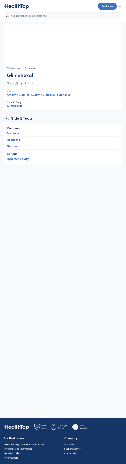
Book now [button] (107, 6)
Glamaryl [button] (49, 95)
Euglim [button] (35, 95)
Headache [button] (13, 140)
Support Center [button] (72, 448)
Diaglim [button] (24, 95)
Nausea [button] (12, 146)
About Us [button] (69, 444)
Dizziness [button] (13, 133)
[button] (16, 6)
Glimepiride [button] (14, 106)
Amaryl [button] (11, 95)
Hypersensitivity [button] (18, 159)
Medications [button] (13, 68)
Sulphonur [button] (63, 95)
